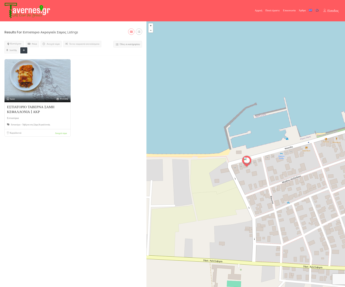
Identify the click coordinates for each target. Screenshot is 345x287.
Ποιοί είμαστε (272, 10)
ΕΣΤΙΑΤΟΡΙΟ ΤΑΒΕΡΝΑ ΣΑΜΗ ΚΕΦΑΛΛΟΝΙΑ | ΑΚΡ (30, 109)
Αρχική (258, 10)
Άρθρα (302, 10)
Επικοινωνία (289, 10)
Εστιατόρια (13, 118)
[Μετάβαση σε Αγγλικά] (317, 10)
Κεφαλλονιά (15, 133)
